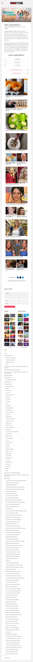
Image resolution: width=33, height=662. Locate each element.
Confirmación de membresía (11, 379)
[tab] (16, 59)
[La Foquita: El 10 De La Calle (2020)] (20, 333)
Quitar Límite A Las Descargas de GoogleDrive (12, 472)
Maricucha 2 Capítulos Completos (11, 586)
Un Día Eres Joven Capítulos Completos (13, 644)
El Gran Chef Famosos (9, 412)
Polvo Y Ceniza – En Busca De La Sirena (12, 623)
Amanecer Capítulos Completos (11, 493)
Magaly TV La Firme (9, 451)
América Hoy (8, 397)
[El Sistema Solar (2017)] (20, 341)
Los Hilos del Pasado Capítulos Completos (13, 571)
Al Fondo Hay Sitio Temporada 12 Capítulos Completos (15, 489)
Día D (7, 403)
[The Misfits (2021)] (12, 320)
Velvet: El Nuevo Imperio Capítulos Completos (14, 647)
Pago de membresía (7, 377)
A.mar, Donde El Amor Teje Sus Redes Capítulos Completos (16, 480)
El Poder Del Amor (9, 416)
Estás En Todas (8, 429)
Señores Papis (8, 632)
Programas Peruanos (8, 384)
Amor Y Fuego (8, 399)
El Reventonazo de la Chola (10, 418)
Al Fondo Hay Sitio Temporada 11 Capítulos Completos (15, 487)
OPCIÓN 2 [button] (18, 62)
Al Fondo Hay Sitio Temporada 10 (11, 484)
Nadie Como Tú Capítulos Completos (12, 606)
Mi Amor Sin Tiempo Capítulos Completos (13, 593)
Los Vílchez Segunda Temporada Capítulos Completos (15, 577)
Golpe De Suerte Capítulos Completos (12, 543)
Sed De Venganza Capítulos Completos (12, 629)
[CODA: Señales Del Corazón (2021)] (6, 316)
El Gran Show (8, 414)
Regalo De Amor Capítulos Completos (12, 627)
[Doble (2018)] (26, 333)
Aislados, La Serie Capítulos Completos (12, 482)
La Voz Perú (8, 446)
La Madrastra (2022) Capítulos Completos (13, 554)
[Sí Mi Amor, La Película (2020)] (26, 341)
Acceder (5, 353)
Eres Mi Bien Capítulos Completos (11, 536)
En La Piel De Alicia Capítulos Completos (13, 534)
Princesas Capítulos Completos (11, 625)
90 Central (7, 388)
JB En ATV (7, 440)
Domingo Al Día (8, 405)
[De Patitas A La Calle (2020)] (26, 337)
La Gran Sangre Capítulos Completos (12, 549)
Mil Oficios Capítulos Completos (11, 597)
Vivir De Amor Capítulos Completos (12, 651)
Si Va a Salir (8, 464)
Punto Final (7, 459)
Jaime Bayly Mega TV (9, 438)
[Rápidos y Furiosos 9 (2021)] (12, 333)
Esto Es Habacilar (9, 433)
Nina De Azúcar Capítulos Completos (12, 608)
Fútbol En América (9, 436)
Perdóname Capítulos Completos (11, 616)
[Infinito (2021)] (6, 320)
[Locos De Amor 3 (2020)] (20, 337)
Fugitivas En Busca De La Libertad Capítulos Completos (15, 541)
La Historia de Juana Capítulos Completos (13, 551)
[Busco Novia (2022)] (20, 320)
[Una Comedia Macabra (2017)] (26, 345)
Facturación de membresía (10, 359)
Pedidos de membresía (10, 362)
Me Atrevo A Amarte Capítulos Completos (13, 588)
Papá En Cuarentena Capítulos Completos (13, 612)
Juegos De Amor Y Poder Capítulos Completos (14, 545)
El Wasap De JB (8, 423)
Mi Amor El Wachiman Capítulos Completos (13, 590)
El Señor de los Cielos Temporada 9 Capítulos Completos (15, 528)
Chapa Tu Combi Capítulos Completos (12, 506)
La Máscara (8, 444)
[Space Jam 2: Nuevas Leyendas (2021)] (12, 337)
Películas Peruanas (7, 381)
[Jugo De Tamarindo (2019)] (26, 320)
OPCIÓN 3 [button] (18, 65)
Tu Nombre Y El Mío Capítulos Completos (13, 640)
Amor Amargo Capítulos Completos (12, 495)
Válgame (7, 468)
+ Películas (10, 347)
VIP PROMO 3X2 (7, 657)
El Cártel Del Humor (9, 410)
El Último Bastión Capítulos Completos (12, 530)
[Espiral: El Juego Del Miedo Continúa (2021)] (6, 345)
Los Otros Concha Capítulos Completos (12, 573)
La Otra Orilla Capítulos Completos (12, 558)
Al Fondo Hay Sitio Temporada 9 (11, 491)
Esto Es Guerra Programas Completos (12, 431)
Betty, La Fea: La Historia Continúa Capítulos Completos (15, 502)
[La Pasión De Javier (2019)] (26, 324)
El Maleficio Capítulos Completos (11, 523)
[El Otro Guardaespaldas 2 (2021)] (6, 324)
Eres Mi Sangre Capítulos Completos (12, 538)
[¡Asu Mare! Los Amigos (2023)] (20, 316)
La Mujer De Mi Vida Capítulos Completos (13, 556)
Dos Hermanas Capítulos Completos (12, 513)
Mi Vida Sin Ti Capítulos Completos (12, 595)
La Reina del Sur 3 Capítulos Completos (12, 562)
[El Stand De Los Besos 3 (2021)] (12, 316)
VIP (4, 655)
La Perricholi (8, 560)
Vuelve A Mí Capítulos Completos (11, 653)
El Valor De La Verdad (9, 420)
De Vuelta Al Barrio (9, 508)
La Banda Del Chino (9, 442)
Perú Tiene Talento (9, 457)
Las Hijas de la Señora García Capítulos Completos (14, 567)
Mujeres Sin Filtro (8, 453)
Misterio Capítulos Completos (11, 601)
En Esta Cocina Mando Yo (10, 427)
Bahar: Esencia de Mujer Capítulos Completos (13, 500)
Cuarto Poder (8, 401)
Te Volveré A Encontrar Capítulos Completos (13, 636)
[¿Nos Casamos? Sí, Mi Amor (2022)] (26, 316)
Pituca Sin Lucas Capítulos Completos (12, 619)
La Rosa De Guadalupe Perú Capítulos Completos (14, 564)
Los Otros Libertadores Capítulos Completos (13, 575)
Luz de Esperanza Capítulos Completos (12, 580)
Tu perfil (7, 364)
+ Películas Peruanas (23, 347)
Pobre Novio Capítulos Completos (11, 621)
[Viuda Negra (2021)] (6, 341)
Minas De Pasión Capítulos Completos (12, 599)
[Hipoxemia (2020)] (20, 324)
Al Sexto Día (8, 392)
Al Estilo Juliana (8, 390)
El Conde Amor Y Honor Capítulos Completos (13, 519)
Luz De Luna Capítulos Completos (11, 582)
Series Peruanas (7, 478)
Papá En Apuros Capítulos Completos (12, 610)
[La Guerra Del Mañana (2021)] (12, 345)
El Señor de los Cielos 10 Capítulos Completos (12, 369)
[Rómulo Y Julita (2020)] (20, 345)
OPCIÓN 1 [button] (18, 59)
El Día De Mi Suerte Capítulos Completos (13, 521)
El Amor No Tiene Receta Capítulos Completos (14, 515)
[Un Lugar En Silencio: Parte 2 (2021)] (12, 341)
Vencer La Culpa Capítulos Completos (12, 649)
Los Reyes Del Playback (10, 449)
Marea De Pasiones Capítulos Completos (13, 584)
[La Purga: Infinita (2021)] (6, 337)
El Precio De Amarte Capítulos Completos (13, 526)
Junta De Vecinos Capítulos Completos (12, 547)
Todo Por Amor (8, 466)
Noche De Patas (8, 455)
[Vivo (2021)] (12, 324)
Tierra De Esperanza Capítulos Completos (13, 638)
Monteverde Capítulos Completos (12, 603)
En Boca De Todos (9, 425)
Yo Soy (7, 470)
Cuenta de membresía (8, 355)
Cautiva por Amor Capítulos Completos (12, 504)
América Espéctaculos (9, 394)
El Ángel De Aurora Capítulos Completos (13, 517)
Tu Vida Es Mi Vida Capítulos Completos (12, 642)
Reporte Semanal (9, 462)
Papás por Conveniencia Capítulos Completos (14, 614)
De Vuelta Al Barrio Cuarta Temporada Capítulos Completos (16, 510)
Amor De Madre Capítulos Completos (12, 497)
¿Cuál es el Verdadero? (10, 386)
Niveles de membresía (8, 375)
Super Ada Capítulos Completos (11, 634)
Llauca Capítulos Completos (10, 569)
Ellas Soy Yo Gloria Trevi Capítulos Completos (13, 532)
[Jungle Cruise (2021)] (6, 333)
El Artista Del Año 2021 (9, 407)
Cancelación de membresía (10, 357)
